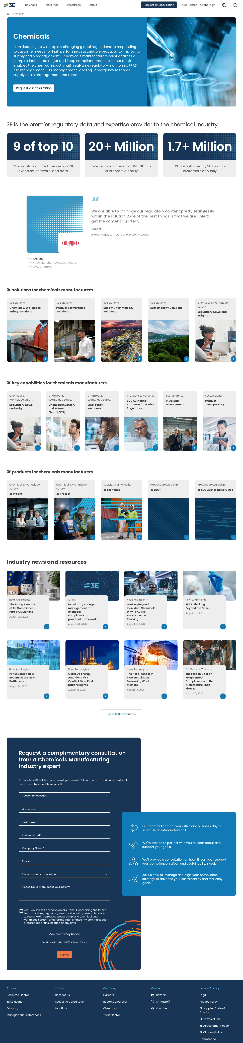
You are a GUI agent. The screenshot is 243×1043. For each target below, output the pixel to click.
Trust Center (188, 5)
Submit (64, 938)
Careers (108, 979)
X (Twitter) (163, 986)
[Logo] (10, 5)
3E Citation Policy (211, 1016)
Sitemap (230, 1036)
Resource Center (18, 979)
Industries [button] (52, 5)
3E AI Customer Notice (214, 1010)
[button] (235, 5)
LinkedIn (161, 979)
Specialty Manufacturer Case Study (120, 235)
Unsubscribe (208, 1023)
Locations (61, 992)
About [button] (93, 5)
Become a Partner (115, 986)
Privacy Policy (209, 986)
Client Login (207, 5)
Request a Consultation (159, 5)
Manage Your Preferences (24, 999)
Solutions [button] (31, 5)
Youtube (161, 992)
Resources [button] (74, 5)
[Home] (8, 13)
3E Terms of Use (210, 1003)
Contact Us (62, 979)
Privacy (76, 926)
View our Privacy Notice (64, 918)
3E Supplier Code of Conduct (212, 994)
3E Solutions (14, 986)
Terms (84, 926)
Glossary (12, 992)
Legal (203, 979)
